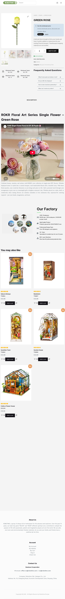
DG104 (16, 388)
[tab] (32, 100)
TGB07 (37, 296)
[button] (50, 77)
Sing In (33, 553)
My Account (32, 546)
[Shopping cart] (57, 2)
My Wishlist (32, 548)
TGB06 (49, 332)
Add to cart (52, 51)
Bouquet (42, 64)
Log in (46, 34)
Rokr (40, 15)
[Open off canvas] (61, 2)
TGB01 (16, 276)
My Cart (32, 550)
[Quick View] (4, 303)
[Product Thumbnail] (28, 16)
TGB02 (16, 332)
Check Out (32, 555)
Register (40, 34)
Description (32, 100)
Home (35, 15)
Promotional (48, 64)
